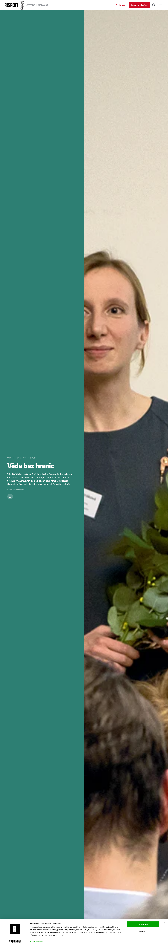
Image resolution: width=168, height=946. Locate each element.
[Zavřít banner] (164, 922)
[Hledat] (154, 5)
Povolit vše (143, 924)
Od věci (10, 458)
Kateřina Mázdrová (15, 490)
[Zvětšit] (126, 478)
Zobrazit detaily (36, 941)
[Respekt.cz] (11, 5)
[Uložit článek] (10, 496)
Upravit (142, 931)
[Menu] (160, 5)
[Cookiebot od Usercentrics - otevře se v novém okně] (15, 941)
